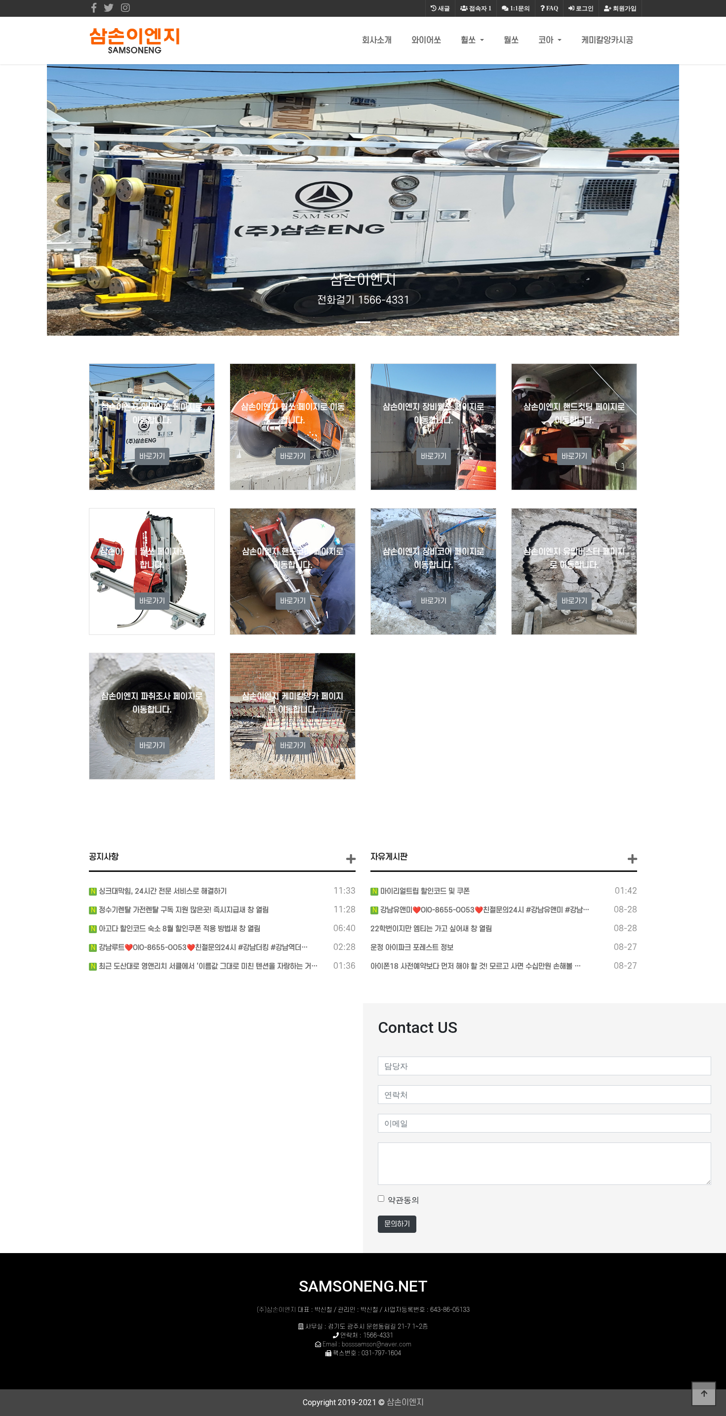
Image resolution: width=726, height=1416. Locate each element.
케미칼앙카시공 (607, 40)
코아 (547, 40)
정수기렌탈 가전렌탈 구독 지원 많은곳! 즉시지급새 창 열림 (183, 910)
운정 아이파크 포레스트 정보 (411, 948)
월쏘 (511, 40)
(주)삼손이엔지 (276, 1309)
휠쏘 (469, 40)
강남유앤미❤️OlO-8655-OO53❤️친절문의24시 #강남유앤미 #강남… (483, 910)
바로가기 (152, 456)
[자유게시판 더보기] (632, 859)
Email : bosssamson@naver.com (367, 1344)
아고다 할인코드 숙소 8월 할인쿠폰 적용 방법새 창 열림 (178, 929)
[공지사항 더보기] (351, 859)
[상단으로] (703, 1393)
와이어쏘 (426, 40)
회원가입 (624, 8)
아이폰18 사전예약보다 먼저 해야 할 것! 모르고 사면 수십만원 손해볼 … (475, 966)
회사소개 (377, 40)
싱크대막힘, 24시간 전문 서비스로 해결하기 (162, 891)
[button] (54, 200)
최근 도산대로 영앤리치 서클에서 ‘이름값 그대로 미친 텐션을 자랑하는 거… (207, 966)
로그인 (584, 8)
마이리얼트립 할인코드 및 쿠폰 (424, 891)
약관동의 (403, 1200)
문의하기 (397, 1224)
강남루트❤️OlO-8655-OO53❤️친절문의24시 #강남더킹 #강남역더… (202, 948)
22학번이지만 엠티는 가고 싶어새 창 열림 (431, 929)
